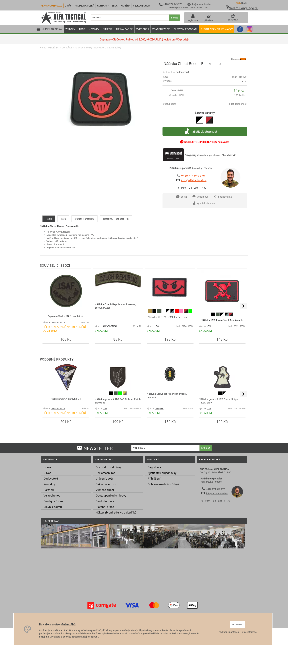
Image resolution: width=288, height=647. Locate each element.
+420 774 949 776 (193, 175)
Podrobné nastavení (229, 632)
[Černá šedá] (172, 312)
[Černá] (154, 312)
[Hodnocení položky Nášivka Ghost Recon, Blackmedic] (168, 72)
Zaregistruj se (192, 155)
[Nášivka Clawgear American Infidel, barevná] (170, 383)
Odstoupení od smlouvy (111, 495)
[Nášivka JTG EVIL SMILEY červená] (170, 304)
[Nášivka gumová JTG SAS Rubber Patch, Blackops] (118, 389)
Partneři (49, 490)
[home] (63, 23)
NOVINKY (94, 29)
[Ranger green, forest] (159, 312)
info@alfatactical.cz (193, 180)
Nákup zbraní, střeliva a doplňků (116, 512)
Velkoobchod (52, 495)
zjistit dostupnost (204, 131)
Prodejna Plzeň (53, 501)
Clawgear (159, 408)
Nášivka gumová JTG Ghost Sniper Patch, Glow (219, 400)
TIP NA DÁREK (124, 29)
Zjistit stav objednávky (217, 29)
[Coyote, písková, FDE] (150, 312)
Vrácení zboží (104, 478)
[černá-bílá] (168, 312)
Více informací (249, 632)
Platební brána (105, 507)
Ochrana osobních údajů (163, 484)
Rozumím (237, 624)
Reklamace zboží (106, 484)
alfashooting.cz (51, 5)
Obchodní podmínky (109, 467)
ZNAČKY (70, 29)
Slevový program (185, 29)
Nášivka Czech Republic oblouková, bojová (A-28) (115, 306)
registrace (193, 20)
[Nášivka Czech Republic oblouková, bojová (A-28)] (118, 286)
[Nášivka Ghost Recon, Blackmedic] (209, 120)
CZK (238, 2)
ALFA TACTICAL (58, 322)
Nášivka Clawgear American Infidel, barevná (167, 395)
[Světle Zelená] (190, 312)
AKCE (82, 29)
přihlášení (208, 20)
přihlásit (205, 447)
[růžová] (181, 312)
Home (43, 47)
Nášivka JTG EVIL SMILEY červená (167, 317)
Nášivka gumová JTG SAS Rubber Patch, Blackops (118, 400)
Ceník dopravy (105, 501)
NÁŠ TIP (107, 29)
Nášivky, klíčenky (83, 47)
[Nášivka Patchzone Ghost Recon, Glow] (199, 120)
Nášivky (98, 47)
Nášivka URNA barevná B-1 (65, 398)
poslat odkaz (225, 196)
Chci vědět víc (229, 155)
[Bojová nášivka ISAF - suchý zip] (66, 310)
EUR (244, 2)
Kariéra (125, 5)
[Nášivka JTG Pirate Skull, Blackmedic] (222, 310)
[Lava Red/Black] (186, 312)
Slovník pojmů (53, 507)
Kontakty (49, 484)
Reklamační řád (105, 473)
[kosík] (233, 17)
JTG (244, 80)
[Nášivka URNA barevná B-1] (66, 389)
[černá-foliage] (227, 315)
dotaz (184, 196)
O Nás (47, 473)
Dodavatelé (51, 478)
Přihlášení (154, 478)
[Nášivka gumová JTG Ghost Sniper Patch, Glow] (222, 389)
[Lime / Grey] (125, 394)
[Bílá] (163, 312)
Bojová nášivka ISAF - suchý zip (66, 316)
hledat (174, 17)
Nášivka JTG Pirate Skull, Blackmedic (222, 320)
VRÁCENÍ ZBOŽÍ (161, 29)
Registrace (154, 467)
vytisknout (202, 196)
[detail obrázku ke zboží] (100, 100)
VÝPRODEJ (142, 29)
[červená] (177, 312)
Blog (115, 5)
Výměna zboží (105, 490)
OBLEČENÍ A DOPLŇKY (60, 47)
